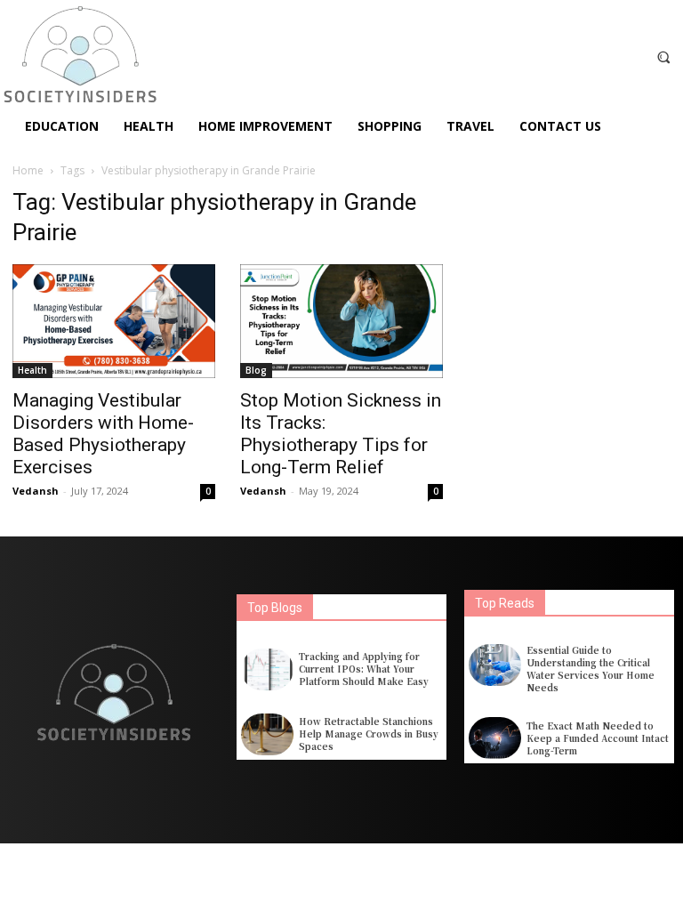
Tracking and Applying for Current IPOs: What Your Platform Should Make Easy (364, 668)
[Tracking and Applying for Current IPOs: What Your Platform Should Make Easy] (267, 669)
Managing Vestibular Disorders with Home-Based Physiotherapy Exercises (103, 434)
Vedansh (35, 490)
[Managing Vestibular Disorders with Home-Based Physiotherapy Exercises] (113, 321)
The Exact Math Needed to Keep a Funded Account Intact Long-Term (597, 738)
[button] (664, 56)
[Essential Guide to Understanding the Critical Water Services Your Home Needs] (495, 665)
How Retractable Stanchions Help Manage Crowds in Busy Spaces (368, 733)
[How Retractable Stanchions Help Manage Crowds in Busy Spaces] (267, 734)
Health (32, 370)
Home (28, 170)
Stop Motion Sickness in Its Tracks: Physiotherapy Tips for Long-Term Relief (340, 434)
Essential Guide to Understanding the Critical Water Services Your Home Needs (590, 668)
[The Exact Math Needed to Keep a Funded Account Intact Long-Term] (495, 738)
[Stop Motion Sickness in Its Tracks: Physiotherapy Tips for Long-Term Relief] (341, 321)
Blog (256, 370)
